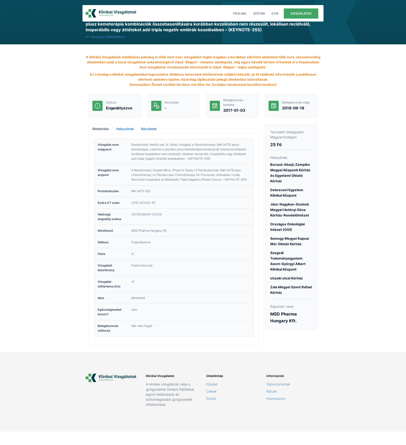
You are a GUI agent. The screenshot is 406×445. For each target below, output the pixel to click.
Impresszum (275, 398)
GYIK (274, 13)
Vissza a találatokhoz (108, 37)
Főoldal (240, 13)
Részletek (149, 129)
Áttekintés (100, 129)
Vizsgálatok (301, 13)
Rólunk (271, 391)
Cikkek (211, 391)
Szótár (259, 13)
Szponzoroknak (278, 384)
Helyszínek (125, 129)
